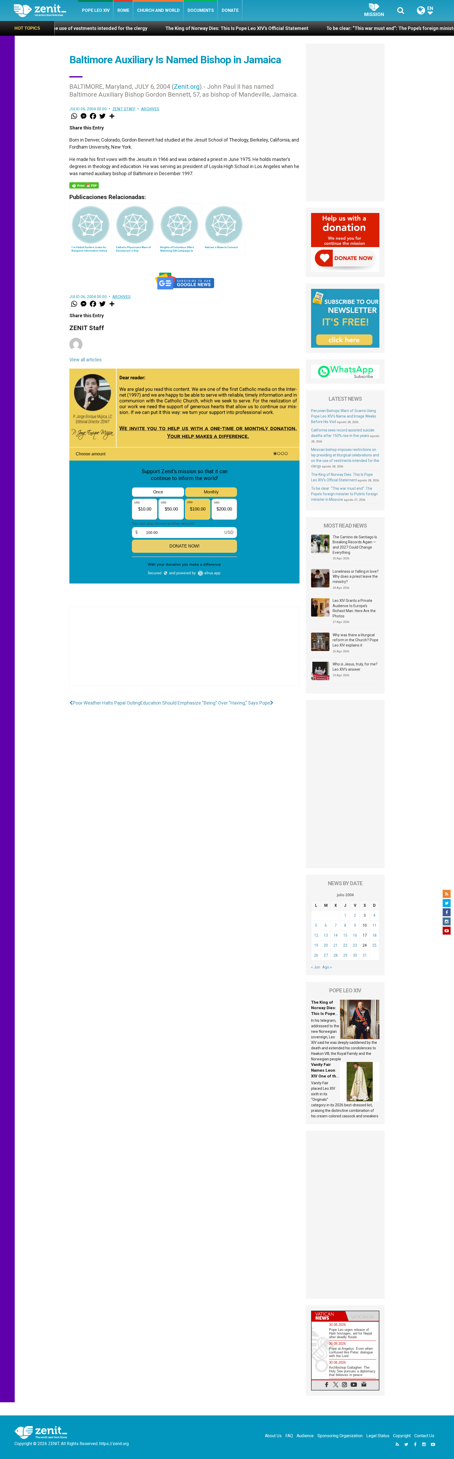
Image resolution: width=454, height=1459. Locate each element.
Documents (201, 10)
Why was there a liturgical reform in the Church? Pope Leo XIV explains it (355, 640)
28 (335, 955)
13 (326, 935)
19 (316, 945)
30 (355, 955)
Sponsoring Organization (340, 1435)
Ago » (327, 967)
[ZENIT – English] (46, 10)
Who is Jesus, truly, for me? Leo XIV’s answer (355, 666)
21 (335, 945)
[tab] (328, 1316)
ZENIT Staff (124, 109)
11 (374, 925)
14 (335, 935)
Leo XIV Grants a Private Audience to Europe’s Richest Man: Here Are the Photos (354, 608)
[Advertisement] (184, 652)
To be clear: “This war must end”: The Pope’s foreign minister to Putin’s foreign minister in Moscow (344, 494)
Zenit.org (187, 86)
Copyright (402, 1435)
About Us (273, 1435)
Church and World (158, 10)
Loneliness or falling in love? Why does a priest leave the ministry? (356, 576)
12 (316, 935)
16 (355, 935)
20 (326, 945)
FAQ (289, 1435)
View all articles (85, 359)
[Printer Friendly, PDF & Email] (84, 185)
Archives (150, 109)
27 (326, 955)
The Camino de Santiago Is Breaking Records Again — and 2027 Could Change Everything (355, 545)
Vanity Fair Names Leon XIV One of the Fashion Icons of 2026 (324, 1076)
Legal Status (377, 1435)
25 (374, 945)
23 (355, 945)
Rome (123, 10)
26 (316, 955)
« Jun (315, 967)
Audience (305, 1435)
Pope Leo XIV (96, 10)
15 (345, 935)
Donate (230, 10)
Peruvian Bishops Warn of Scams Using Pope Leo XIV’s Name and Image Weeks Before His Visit (343, 416)
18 (374, 935)
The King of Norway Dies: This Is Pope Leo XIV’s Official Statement (167, 28)
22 (345, 945)
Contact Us (424, 1435)
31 (365, 955)
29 (345, 955)
